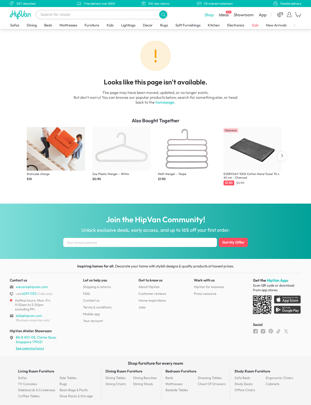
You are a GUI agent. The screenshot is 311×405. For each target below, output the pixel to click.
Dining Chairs (115, 384)
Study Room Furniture (252, 371)
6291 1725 (26, 293)
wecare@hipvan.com (32, 287)
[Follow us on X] (286, 331)
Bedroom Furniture (180, 371)
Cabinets (272, 384)
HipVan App (277, 280)
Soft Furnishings (187, 25)
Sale (255, 25)
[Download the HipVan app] (277, 306)
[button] (163, 14)
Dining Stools (143, 384)
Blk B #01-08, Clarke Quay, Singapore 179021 (36, 339)
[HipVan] (21, 14)
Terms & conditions (97, 307)
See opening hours (30, 348)
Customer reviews (152, 293)
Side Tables (68, 378)
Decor (148, 25)
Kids (110, 25)
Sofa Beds (242, 378)
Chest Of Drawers (212, 384)
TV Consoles (27, 384)
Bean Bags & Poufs (74, 390)
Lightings (128, 25)
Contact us (91, 300)
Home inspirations (152, 300)
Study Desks (243, 384)
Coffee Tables (29, 396)
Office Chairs (244, 390)
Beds (48, 25)
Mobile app (91, 314)
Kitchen (214, 25)
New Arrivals (276, 25)
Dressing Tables (210, 378)
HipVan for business (209, 287)
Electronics (235, 25)
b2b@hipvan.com (29, 316)
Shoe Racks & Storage (76, 396)
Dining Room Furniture (123, 371)
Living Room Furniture (36, 371)
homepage (165, 102)
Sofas (14, 25)
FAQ (86, 293)
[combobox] (102, 14)
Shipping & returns (97, 287)
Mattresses (68, 25)
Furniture (92, 25)
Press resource (205, 293)
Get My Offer (233, 242)
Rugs (164, 25)
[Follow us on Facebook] (255, 331)
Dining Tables (115, 378)
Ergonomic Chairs (279, 378)
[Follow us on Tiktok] (278, 331)
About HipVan (149, 287)
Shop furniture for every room (155, 363)
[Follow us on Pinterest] (270, 331)
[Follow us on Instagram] (263, 331)
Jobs (142, 307)
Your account (93, 321)
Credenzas (36, 390)
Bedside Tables (176, 390)
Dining (32, 25)
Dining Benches (145, 378)
